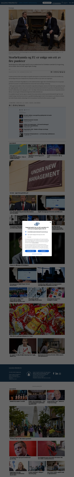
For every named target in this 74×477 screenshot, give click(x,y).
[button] (37, 237)
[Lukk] (50, 222)
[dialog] (37, 238)
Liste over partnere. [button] (35, 242)
